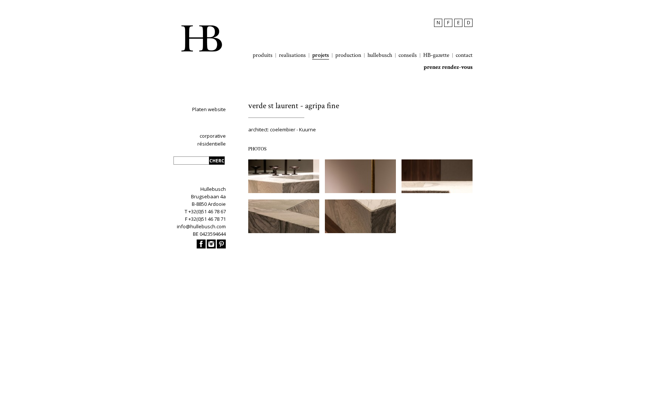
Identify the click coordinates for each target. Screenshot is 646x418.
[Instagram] (211, 246)
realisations (292, 55)
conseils (408, 55)
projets (320, 55)
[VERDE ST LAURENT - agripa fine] (437, 191)
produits (263, 55)
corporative (213, 135)
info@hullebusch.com (201, 226)
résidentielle (211, 143)
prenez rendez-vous (448, 67)
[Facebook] (201, 246)
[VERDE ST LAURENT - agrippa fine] (283, 191)
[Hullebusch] (201, 38)
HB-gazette (436, 55)
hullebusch (379, 55)
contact (464, 55)
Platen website (209, 109)
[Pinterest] (221, 246)
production (348, 55)
